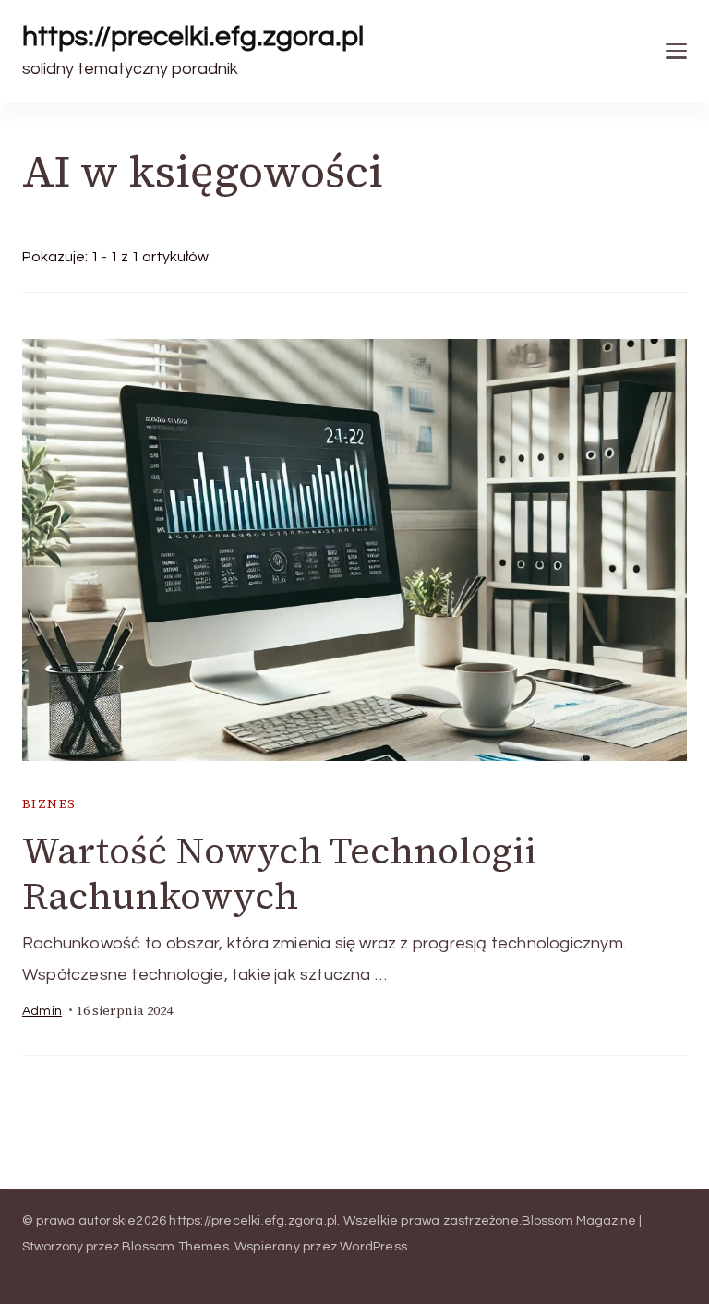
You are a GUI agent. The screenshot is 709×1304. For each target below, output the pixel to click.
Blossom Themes (175, 1246)
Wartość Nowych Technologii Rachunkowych (279, 873)
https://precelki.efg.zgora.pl (193, 36)
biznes (49, 804)
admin (42, 1011)
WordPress (373, 1246)
